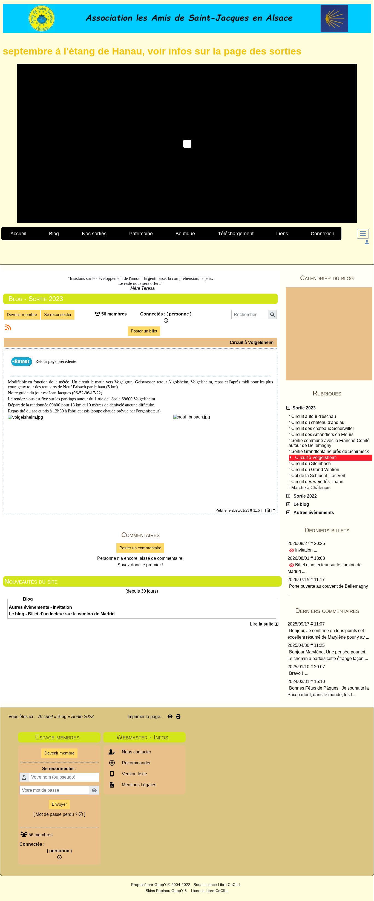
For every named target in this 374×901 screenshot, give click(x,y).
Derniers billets (337, 530)
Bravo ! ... (298, 673)
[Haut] (366, 363)
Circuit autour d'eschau (313, 416)
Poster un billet (144, 331)
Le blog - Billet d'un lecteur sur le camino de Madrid (62, 614)
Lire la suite (262, 624)
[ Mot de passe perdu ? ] (59, 814)
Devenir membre (22, 314)
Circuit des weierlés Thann (317, 481)
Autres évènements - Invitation (40, 607)
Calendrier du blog (335, 278)
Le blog (300, 504)
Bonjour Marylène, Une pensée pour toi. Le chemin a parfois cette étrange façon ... (327, 655)
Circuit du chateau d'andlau (317, 422)
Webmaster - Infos (149, 737)
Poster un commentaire (140, 548)
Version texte (134, 773)
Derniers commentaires (333, 610)
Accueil (46, 716)
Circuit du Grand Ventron (315, 469)
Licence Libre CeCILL (209, 890)
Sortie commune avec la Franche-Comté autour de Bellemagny (329, 443)
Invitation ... (305, 550)
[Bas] (366, 382)
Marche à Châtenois (310, 487)
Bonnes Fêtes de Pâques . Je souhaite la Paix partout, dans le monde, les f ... (328, 691)
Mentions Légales (138, 784)
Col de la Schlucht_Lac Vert (318, 475)
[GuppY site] (126, 884)
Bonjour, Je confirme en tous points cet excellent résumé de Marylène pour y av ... (328, 633)
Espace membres (66, 737)
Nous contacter (136, 752)
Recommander (136, 763)
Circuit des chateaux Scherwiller (322, 428)
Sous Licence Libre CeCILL (218, 884)
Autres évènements (312, 512)
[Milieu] (366, 372)
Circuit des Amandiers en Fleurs (322, 434)
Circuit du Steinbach (311, 463)
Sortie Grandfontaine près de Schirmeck (330, 451)
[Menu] (363, 234)
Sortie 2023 (303, 408)
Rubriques (342, 393)
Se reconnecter (57, 314)
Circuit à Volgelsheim (315, 457)
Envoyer (59, 804)
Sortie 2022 (304, 496)
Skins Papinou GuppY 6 (167, 890)
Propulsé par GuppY (149, 884)
